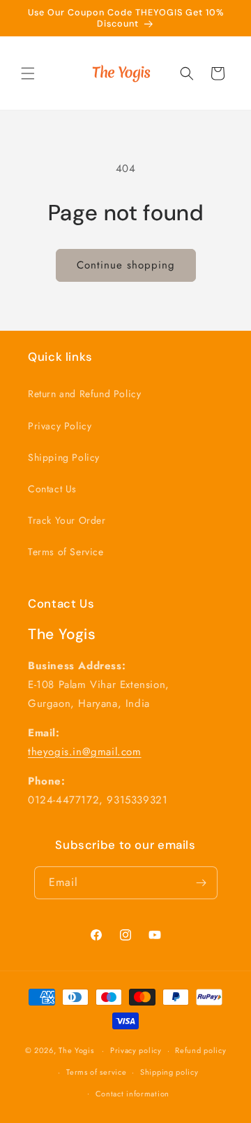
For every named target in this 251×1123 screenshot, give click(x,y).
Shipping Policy (64, 457)
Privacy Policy (59, 426)
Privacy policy (136, 1050)
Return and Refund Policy (84, 394)
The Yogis (77, 1050)
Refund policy (200, 1050)
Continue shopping (126, 265)
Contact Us (52, 489)
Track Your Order (67, 520)
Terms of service (96, 1072)
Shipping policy (169, 1072)
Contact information (132, 1093)
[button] (28, 73)
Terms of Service (66, 552)
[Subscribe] (201, 882)
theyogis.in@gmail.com (85, 751)
